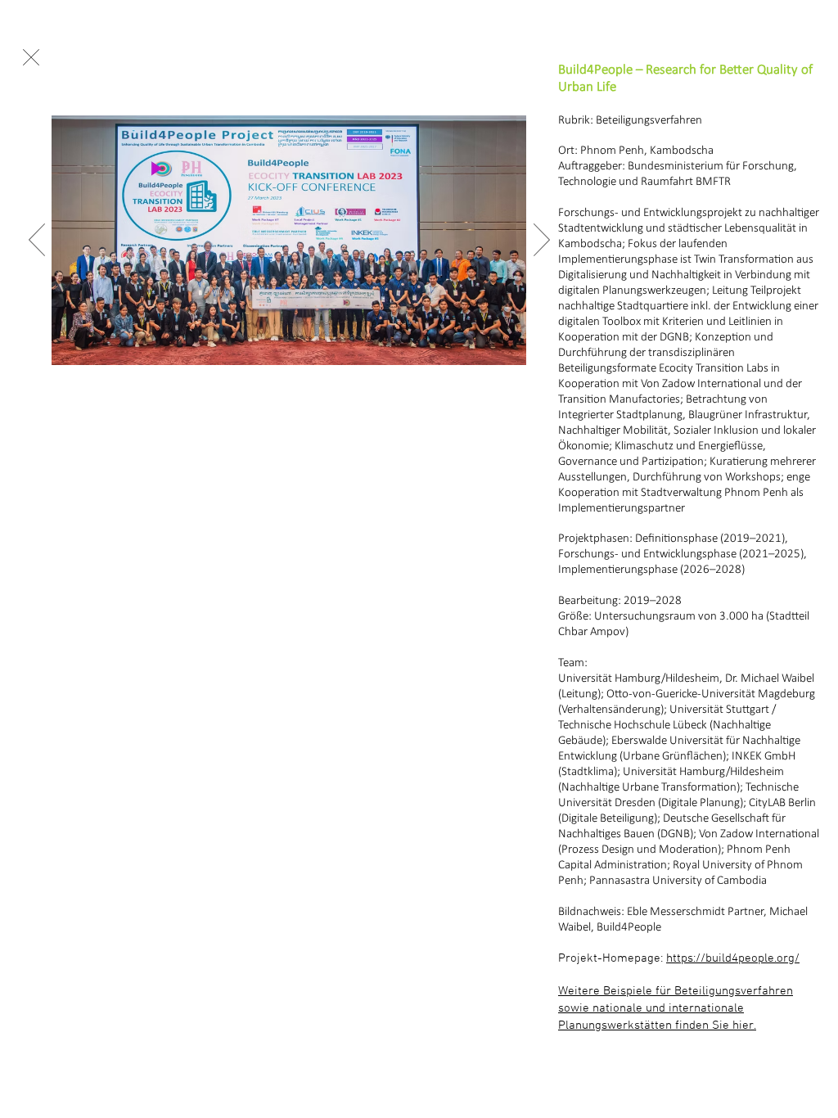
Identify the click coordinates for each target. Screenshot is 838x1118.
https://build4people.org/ (733, 958)
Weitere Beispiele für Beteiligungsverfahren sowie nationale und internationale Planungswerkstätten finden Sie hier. (675, 1008)
